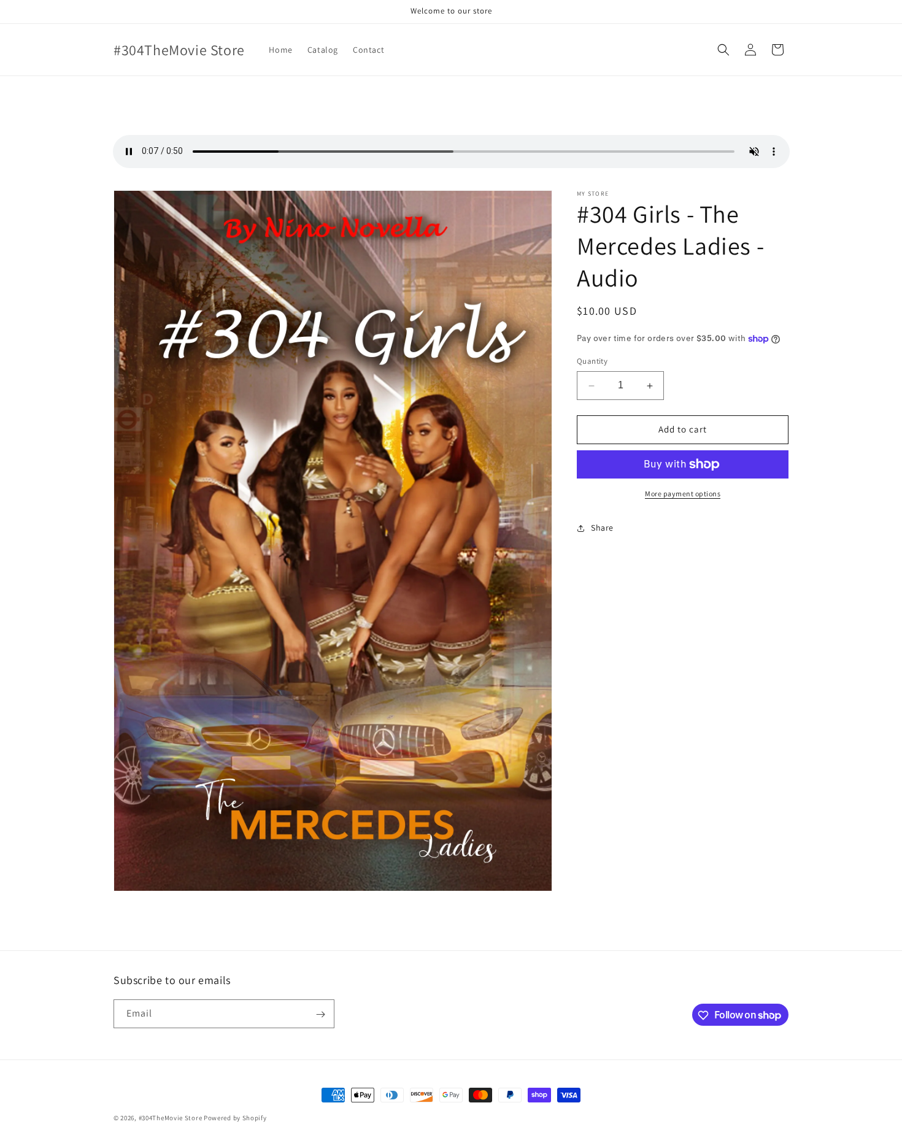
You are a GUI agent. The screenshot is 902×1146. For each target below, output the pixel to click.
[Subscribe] (320, 1014)
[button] (723, 49)
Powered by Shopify (235, 1117)
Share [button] (602, 527)
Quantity (592, 361)
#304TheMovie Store (170, 1117)
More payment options (682, 493)
